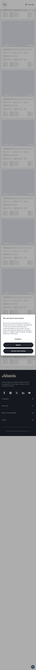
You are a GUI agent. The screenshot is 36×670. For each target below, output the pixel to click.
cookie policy (14, 333)
